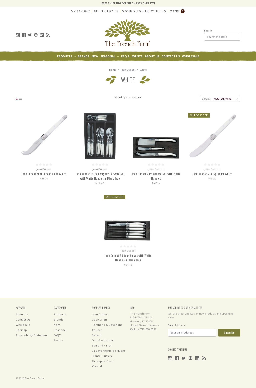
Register (142, 11)
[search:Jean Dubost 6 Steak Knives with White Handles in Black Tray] (149, 197)
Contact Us (171, 56)
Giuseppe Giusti (103, 361)
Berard (96, 335)
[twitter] (30, 35)
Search (208, 31)
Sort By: (206, 98)
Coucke (97, 330)
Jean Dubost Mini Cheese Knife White (43, 173)
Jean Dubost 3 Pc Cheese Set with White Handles (156, 175)
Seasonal (108, 56)
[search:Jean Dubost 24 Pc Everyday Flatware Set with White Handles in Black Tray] (121, 115)
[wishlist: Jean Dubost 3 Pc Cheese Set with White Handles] (177, 127)
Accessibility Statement (32, 335)
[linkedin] (42, 35)
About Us (152, 56)
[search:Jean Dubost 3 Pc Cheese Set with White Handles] (177, 115)
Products (65, 56)
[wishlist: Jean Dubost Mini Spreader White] (233, 127)
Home (112, 69)
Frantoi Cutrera (102, 356)
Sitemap (21, 330)
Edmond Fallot (101, 345)
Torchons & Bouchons (107, 325)
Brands (83, 56)
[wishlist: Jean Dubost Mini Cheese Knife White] (65, 127)
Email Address (176, 325)
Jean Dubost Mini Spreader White (212, 173)
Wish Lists (158, 11)
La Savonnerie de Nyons (109, 350)
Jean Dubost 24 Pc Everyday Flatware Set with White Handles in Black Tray (100, 175)
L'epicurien (99, 319)
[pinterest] (36, 35)
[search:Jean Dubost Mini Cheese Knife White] (65, 115)
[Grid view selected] (17, 99)
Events (137, 56)
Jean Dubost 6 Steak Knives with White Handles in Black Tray (128, 257)
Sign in (127, 11)
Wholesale (190, 56)
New (95, 56)
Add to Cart (43, 136)
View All (97, 366)
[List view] (20, 99)
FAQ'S (125, 56)
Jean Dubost (128, 69)
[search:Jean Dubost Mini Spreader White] (233, 115)
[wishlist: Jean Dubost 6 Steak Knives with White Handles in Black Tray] (149, 209)
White (143, 69)
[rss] (48, 35)
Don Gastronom (103, 340)
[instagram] (18, 35)
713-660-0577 (81, 11)
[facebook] (24, 35)
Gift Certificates (106, 11)
